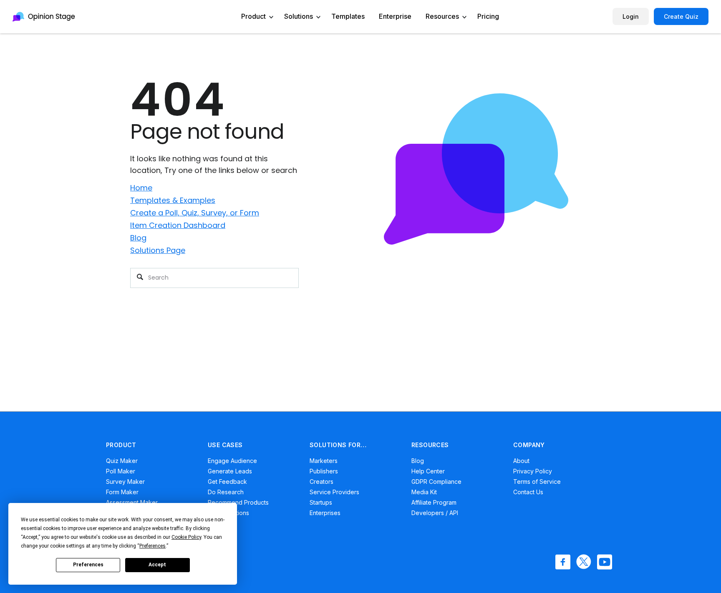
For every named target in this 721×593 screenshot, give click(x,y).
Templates (348, 16)
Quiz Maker (122, 460)
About (521, 460)
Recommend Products (238, 502)
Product (253, 16)
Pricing (488, 16)
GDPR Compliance (436, 481)
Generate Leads (230, 471)
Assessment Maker (132, 502)
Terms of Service (537, 481)
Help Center (428, 471)
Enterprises (325, 512)
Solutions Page (157, 250)
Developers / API (434, 512)
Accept (157, 565)
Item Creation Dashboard (177, 225)
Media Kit (424, 491)
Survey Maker (125, 481)
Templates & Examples (172, 200)
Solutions (298, 16)
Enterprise (395, 16)
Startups (321, 502)
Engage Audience (232, 460)
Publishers (324, 471)
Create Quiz (681, 16)
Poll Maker (120, 471)
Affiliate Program (433, 502)
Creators (321, 481)
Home (141, 188)
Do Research (226, 491)
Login (631, 16)
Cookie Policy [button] (186, 537)
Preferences (88, 565)
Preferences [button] (152, 546)
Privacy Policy (532, 471)
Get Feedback (227, 481)
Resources (442, 16)
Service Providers (334, 491)
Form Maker (122, 491)
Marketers (324, 460)
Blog (138, 238)
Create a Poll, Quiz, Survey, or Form (194, 213)
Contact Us (528, 491)
